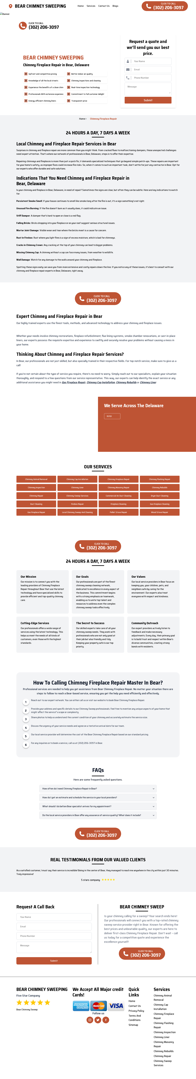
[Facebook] (105, 1020)
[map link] (11, 6)
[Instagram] (90, 1020)
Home (82, 119)
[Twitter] (97, 1020)
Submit (148, 100)
